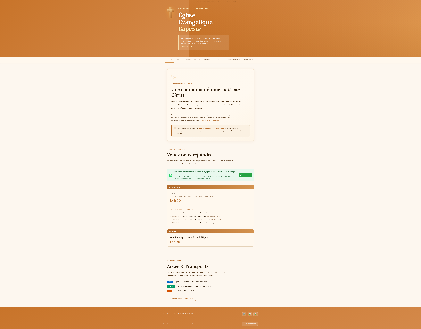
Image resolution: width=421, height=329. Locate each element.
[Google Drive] (255, 314)
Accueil (170, 59)
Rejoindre (246, 175)
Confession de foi (234, 59)
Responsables (250, 59)
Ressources (218, 59)
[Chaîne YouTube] (244, 314)
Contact (179, 59)
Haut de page (251, 324)
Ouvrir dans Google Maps (182, 298)
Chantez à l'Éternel (202, 59)
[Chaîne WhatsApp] (250, 314)
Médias (188, 59)
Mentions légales (185, 313)
